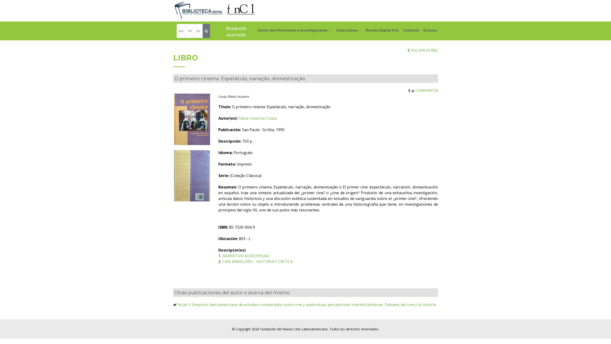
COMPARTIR (426, 90)
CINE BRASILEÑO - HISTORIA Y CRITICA (257, 261)
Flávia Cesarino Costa (257, 118)
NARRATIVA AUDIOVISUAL (246, 255)
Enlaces (430, 30)
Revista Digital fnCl (382, 30)
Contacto (411, 30)
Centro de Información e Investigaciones (292, 30)
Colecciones (346, 30)
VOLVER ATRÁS (424, 50)
